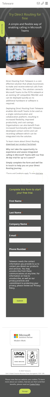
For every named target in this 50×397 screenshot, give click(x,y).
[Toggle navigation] (46, 3)
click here (39, 173)
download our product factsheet (21, 144)
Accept (25, 391)
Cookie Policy (35, 384)
